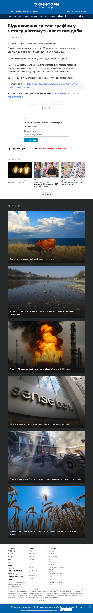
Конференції (12, 574)
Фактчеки (32, 562)
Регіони (34, 16)
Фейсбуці (43, 59)
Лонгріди (11, 568)
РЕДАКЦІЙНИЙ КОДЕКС (56, 582)
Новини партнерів (15, 571)
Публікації (11, 551)
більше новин (46, 194)
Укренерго (45, 103)
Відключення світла (58, 103)
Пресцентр (27, 11)
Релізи (10, 579)
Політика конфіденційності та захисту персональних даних (56, 574)
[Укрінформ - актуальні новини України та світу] (46, 4)
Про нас (51, 551)
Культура (43, 16)
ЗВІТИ (51, 579)
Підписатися (31, 140)
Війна (9, 16)
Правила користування (56, 562)
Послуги (10, 11)
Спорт (52, 16)
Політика (32, 556)
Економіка (18, 16)
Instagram (51, 149)
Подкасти (11, 548)
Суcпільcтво (33, 570)
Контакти (52, 554)
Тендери (51, 565)
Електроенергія (33, 103)
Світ (26, 16)
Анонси (35, 11)
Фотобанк (18, 11)
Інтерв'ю (11, 554)
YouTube (62, 149)
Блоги (10, 562)
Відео (10, 559)
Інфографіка (12, 565)
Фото (10, 557)
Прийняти (66, 610)
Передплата (53, 556)
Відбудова (32, 554)
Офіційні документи (15, 577)
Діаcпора (32, 575)
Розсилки (52, 585)
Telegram (42, 149)
